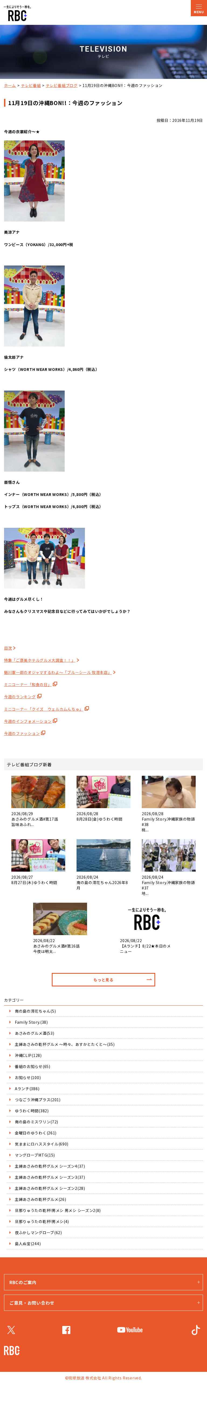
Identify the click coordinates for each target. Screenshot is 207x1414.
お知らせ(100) (28, 1077)
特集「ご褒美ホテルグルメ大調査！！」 (39, 660)
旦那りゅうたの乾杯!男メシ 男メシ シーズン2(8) (58, 1210)
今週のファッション (22, 733)
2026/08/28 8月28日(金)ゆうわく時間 (99, 816)
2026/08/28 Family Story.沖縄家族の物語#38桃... (168, 821)
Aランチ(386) (27, 1088)
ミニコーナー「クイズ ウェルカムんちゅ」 (43, 709)
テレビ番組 (31, 85)
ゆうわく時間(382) (32, 1110)
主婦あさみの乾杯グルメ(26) (40, 1199)
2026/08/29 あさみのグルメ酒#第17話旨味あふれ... (34, 819)
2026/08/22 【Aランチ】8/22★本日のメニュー (145, 946)
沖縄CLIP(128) (28, 1055)
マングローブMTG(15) (35, 1155)
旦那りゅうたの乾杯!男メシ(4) (42, 1221)
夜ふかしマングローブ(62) (38, 1232)
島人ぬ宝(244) (28, 1243)
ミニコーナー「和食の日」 (27, 684)
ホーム (10, 85)
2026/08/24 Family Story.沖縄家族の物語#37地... (168, 885)
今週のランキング (20, 696)
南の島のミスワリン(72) (36, 1121)
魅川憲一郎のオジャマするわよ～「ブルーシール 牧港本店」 (58, 672)
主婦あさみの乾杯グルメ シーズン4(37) (50, 1166)
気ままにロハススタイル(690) (41, 1144)
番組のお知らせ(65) (32, 1066)
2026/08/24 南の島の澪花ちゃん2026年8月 (102, 882)
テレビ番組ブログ (62, 85)
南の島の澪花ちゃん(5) (35, 1011)
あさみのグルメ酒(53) (34, 1033)
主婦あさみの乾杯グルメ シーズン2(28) (50, 1188)
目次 (8, 648)
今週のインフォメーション (27, 721)
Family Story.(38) (31, 1022)
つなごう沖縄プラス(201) (38, 1099)
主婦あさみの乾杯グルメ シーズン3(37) (50, 1177)
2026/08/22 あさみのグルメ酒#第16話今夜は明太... (56, 946)
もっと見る (103, 979)
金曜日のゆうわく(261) (36, 1133)
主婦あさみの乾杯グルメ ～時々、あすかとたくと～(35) (65, 1044)
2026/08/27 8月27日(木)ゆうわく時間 (34, 879)
